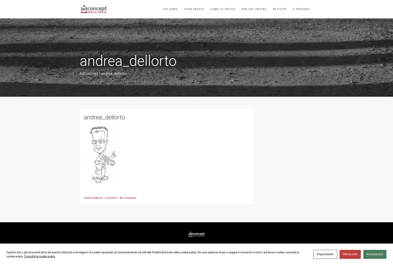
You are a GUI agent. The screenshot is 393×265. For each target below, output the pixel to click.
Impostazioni (325, 254)
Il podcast (301, 9)
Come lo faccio (223, 9)
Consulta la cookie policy (39, 256)
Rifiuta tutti (350, 254)
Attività (279, 9)
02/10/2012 (111, 198)
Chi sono (170, 9)
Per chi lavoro (254, 9)
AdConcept (89, 73)
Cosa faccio (194, 9)
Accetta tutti (375, 254)
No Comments (128, 198)
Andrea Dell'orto (94, 198)
